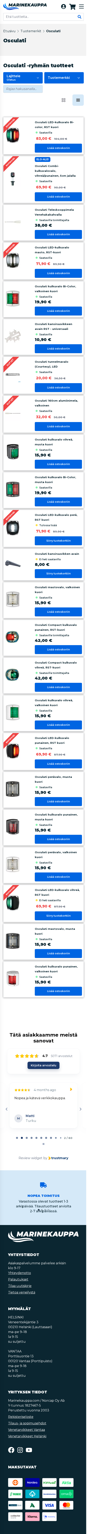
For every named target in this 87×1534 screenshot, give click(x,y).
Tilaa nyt (43, 857)
